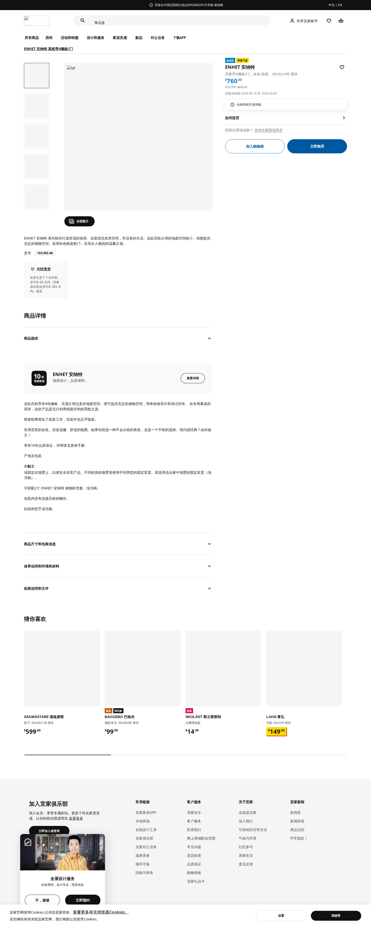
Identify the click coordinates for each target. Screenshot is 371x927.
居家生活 (246, 855)
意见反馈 (246, 864)
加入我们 (246, 821)
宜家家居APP (146, 812)
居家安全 (194, 812)
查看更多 (76, 818)
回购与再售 (144, 872)
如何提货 (232, 117)
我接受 (335, 915)
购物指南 (194, 872)
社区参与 (246, 846)
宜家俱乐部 (144, 838)
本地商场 (143, 821)
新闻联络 (297, 821)
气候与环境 (247, 838)
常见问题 (194, 846)
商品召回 (297, 829)
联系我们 (194, 829)
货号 (27, 253)
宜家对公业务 (146, 846)
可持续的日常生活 (253, 829)
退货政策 (194, 855)
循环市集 (143, 864)
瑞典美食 (143, 855)
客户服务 (194, 821)
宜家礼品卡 (196, 881)
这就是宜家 (247, 812)
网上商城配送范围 (201, 838)
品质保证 (194, 864)
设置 (281, 915)
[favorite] (342, 67)
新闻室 (295, 812)
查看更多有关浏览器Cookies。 (101, 912)
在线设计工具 (146, 829)
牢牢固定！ (299, 838)
